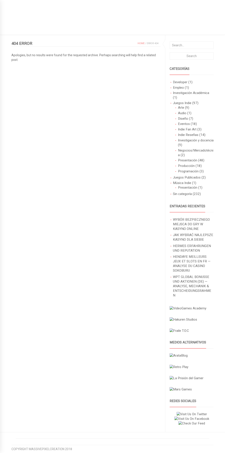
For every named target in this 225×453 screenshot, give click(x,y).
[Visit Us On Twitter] (191, 414)
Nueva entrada (72, 27)
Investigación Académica (191, 93)
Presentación (187, 160)
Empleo (178, 88)
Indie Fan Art (187, 129)
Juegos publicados (26, 27)
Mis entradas (101, 27)
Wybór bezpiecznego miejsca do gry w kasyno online (191, 224)
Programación (188, 171)
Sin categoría (182, 194)
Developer (180, 82)
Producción (186, 166)
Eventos (184, 124)
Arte (181, 108)
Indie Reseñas (188, 135)
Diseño (183, 119)
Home (141, 43)
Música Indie (182, 183)
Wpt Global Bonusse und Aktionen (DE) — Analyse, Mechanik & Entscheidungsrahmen (192, 286)
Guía (51, 27)
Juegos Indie (182, 103)
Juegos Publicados (187, 177)
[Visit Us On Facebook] (191, 419)
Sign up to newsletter (29, 3)
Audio (182, 113)
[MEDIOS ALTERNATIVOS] (179, 355)
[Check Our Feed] (191, 423)
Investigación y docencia (196, 140)
